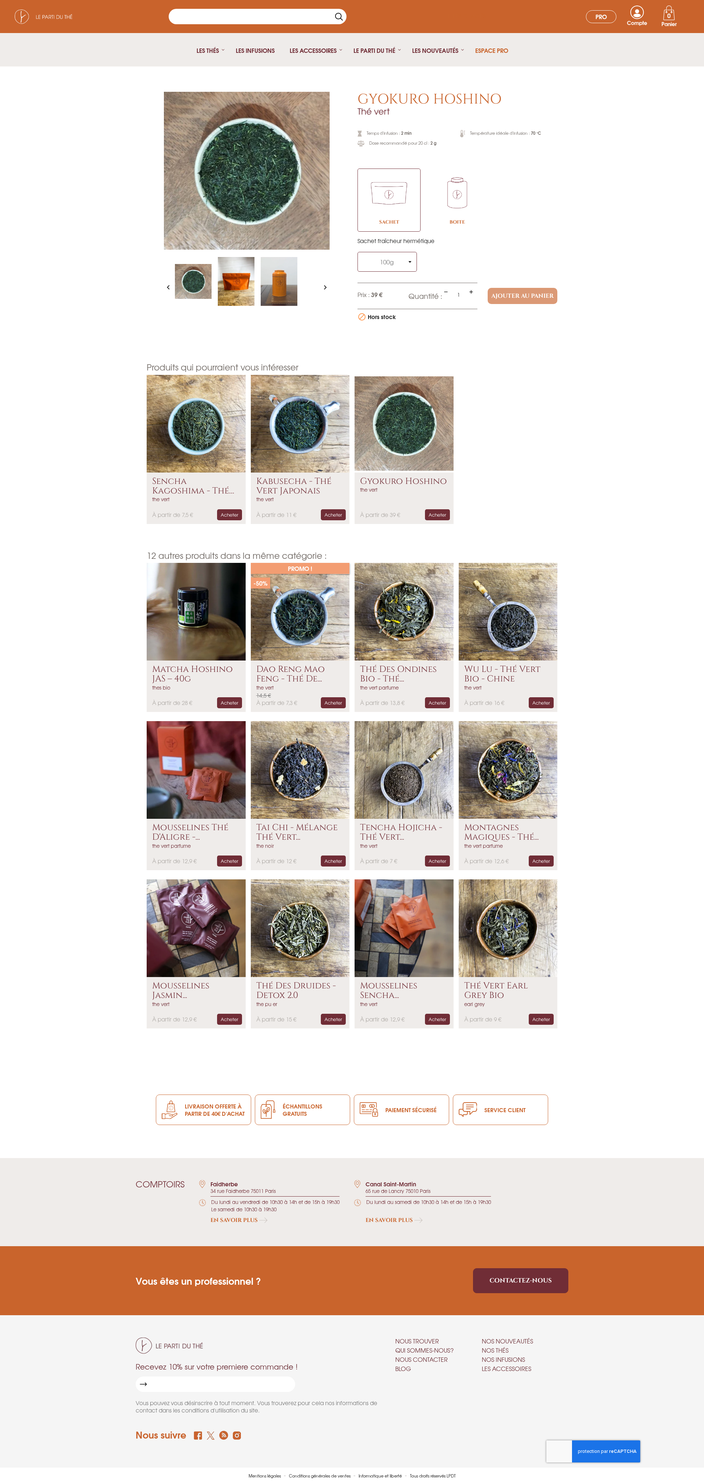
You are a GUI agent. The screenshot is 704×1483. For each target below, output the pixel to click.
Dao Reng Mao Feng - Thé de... (290, 674)
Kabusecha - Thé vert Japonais (293, 486)
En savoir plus (234, 1220)
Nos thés (495, 1350)
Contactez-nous (520, 1280)
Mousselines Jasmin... (180, 991)
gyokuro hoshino (403, 481)
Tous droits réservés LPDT (433, 1476)
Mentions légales (265, 1476)
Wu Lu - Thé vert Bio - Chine (502, 674)
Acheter (229, 514)
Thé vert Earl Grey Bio (496, 991)
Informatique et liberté (381, 1476)
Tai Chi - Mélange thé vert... (297, 832)
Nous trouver (417, 1341)
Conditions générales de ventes (320, 1476)
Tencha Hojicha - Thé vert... (401, 832)
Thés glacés (466, 16)
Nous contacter (421, 1359)
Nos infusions (503, 1359)
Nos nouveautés (507, 1341)
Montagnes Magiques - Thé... (501, 832)
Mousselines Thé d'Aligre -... (190, 832)
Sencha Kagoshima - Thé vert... (190, 486)
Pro (601, 16)
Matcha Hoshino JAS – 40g (192, 674)
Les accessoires (506, 1368)
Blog (403, 1368)
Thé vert (374, 111)
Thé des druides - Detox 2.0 (296, 991)
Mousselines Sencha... (388, 991)
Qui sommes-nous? (424, 1350)
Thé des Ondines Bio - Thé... (398, 674)
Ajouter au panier (522, 296)
